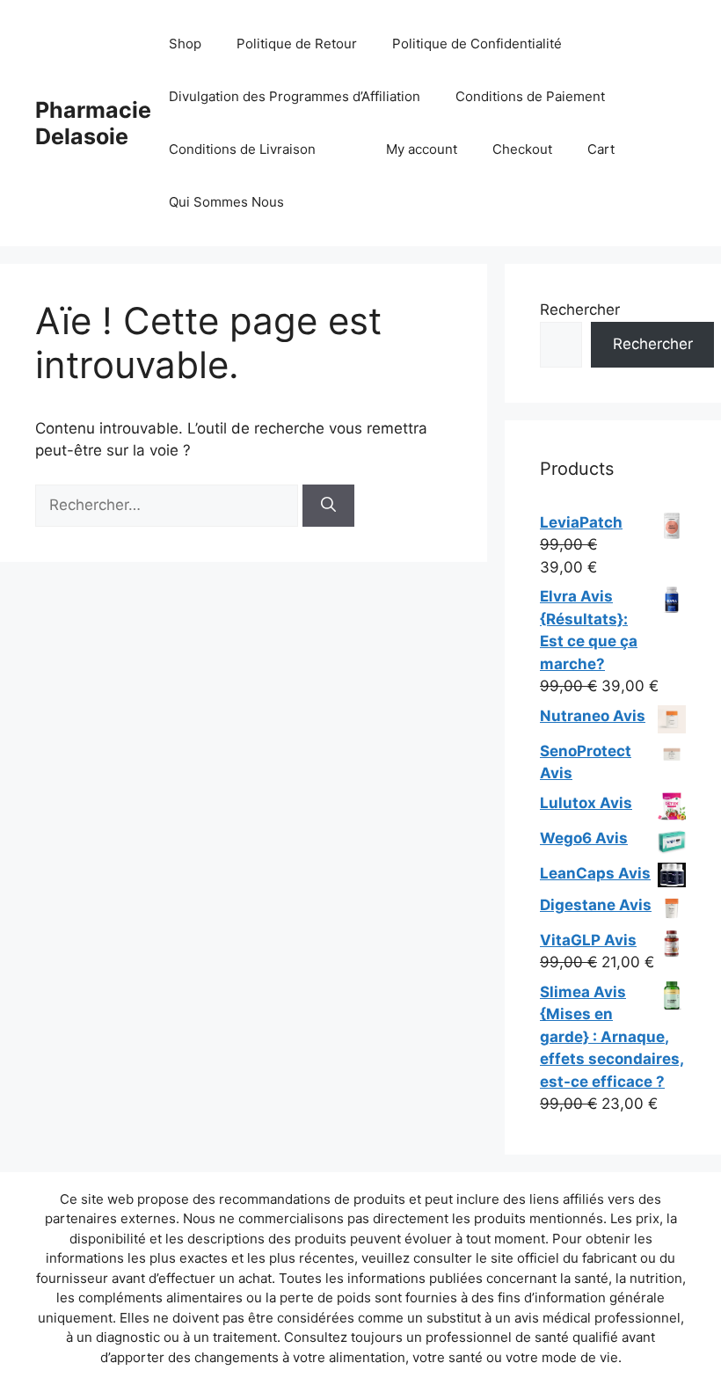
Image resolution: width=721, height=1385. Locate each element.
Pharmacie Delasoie (93, 123)
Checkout (522, 149)
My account (421, 149)
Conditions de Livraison (242, 149)
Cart (601, 149)
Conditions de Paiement (530, 96)
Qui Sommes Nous (226, 201)
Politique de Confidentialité (477, 43)
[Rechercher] (328, 506)
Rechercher (580, 309)
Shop (185, 43)
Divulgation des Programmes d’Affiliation (294, 96)
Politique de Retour (297, 43)
